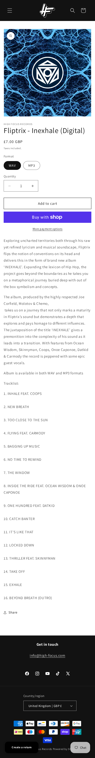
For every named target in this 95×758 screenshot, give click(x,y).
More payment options (48, 229)
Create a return (22, 747)
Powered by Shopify (65, 749)
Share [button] (13, 612)
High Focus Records (39, 749)
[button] (9, 10)
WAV (12, 165)
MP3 (31, 165)
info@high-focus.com (47, 655)
